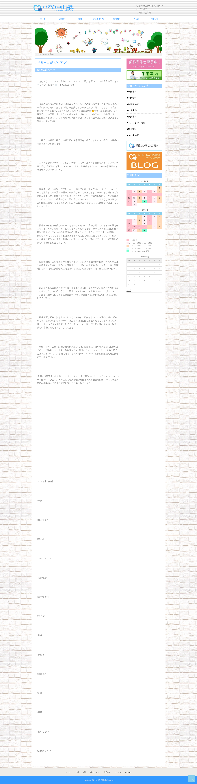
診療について (98, 19)
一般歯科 (132, 91)
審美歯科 (132, 116)
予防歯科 (132, 98)
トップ (37, 54)
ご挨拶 (62, 19)
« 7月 (129, 290)
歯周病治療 (133, 104)
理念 (80, 19)
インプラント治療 (136, 123)
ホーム (43, 19)
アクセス (135, 19)
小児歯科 (132, 110)
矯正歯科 (132, 129)
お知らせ (154, 19)
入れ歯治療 (133, 135)
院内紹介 (117, 19)
